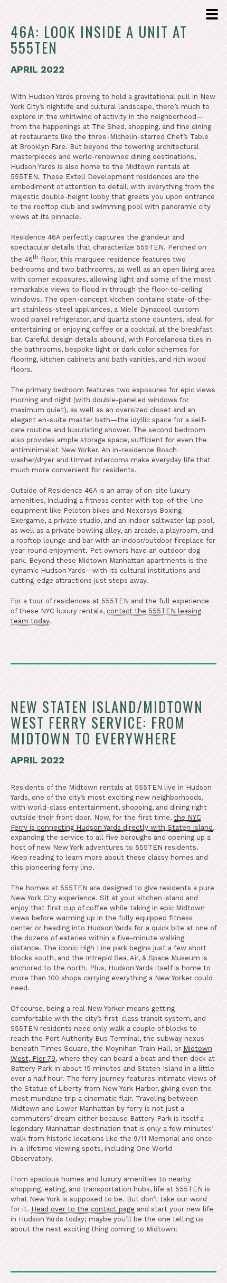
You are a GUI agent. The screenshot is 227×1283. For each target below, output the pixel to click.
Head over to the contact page (83, 1209)
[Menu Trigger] (211, 15)
